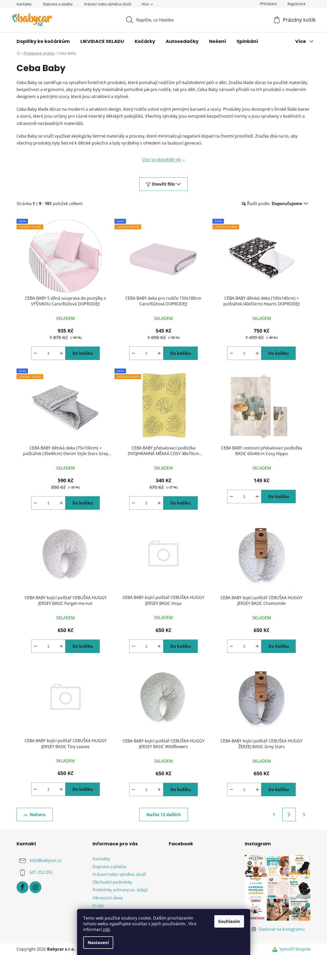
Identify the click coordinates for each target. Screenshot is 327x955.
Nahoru (38, 814)
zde (106, 929)
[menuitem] (43, 41)
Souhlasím (229, 921)
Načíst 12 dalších (163, 814)
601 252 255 (40, 872)
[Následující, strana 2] (289, 814)
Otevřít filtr (163, 184)
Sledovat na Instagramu (281, 929)
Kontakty (24, 4)
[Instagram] (35, 887)
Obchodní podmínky (112, 882)
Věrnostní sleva (108, 898)
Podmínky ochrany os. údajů (120, 890)
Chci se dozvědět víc (161, 159)
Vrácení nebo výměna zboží (107, 4)
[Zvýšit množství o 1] (61, 353)
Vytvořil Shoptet (295, 949)
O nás (98, 905)
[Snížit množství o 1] (35, 353)
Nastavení (98, 942)
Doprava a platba (58, 4)
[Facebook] (22, 887)
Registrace (296, 3)
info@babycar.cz (45, 860)
